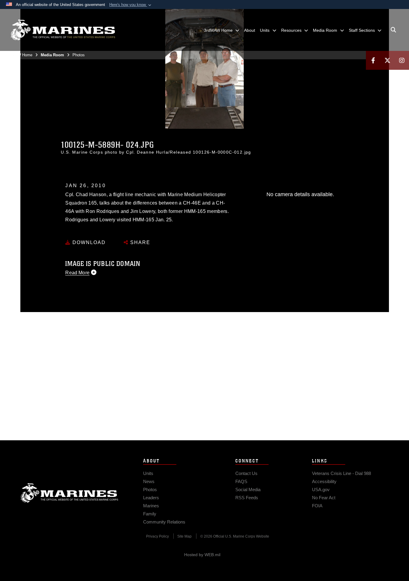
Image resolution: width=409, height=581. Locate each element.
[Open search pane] (393, 30)
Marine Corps (69, 493)
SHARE (139, 242)
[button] (130, 5)
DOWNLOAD (88, 242)
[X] (387, 60)
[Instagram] (402, 60)
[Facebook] (373, 60)
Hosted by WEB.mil (202, 554)
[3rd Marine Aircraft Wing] (62, 29)
